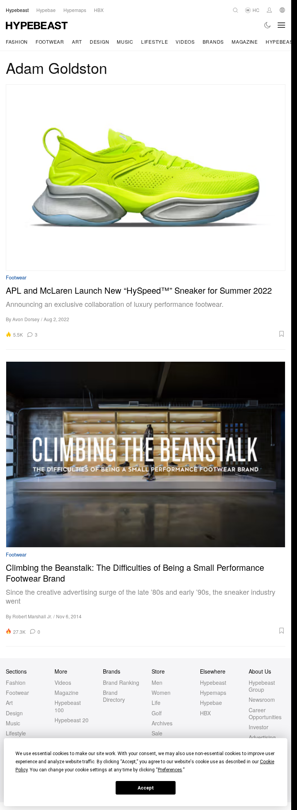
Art (77, 41)
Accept (146, 788)
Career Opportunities (265, 713)
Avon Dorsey (25, 319)
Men (157, 682)
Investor (258, 727)
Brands (213, 41)
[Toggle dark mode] (267, 25)
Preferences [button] (170, 770)
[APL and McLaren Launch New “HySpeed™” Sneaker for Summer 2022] (145, 177)
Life (156, 702)
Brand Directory (114, 696)
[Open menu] (281, 25)
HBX (205, 713)
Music (125, 41)
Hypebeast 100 (68, 706)
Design (99, 41)
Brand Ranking (121, 682)
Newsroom (262, 699)
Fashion (17, 41)
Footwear (50, 41)
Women (161, 692)
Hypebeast (213, 682)
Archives (162, 723)
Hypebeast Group (262, 686)
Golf (157, 713)
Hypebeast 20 (72, 720)
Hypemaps (213, 692)
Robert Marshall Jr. (32, 616)
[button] (164, 334)
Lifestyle (154, 41)
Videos (185, 41)
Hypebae (211, 702)
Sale (157, 733)
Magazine (245, 41)
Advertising (262, 737)
